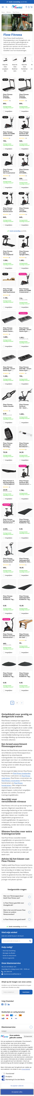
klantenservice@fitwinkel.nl (12, 974)
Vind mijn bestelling (9, 951)
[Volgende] (22, 703)
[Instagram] (5, 1004)
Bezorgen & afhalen (9, 953)
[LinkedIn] (9, 1004)
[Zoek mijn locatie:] (24, 7)
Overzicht (29, 1036)
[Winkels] (26, 7)
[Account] (29, 7)
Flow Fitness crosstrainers (11, 781)
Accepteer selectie (17, 1086)
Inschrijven (26, 992)
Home (3, 12)
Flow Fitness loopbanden (22, 773)
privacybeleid (25, 1069)
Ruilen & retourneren (9, 955)
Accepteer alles (17, 1092)
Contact (4, 1031)
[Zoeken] (6, 7)
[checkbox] (7, 1073)
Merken (9, 12)
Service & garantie (8, 958)
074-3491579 (8, 971)
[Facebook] (2, 1004)
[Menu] (3, 7)
